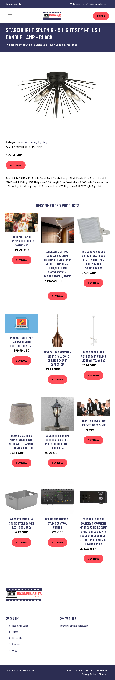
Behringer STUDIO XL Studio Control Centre (57, 523)
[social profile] (20, 4)
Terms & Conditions (97, 670)
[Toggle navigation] (10, 16)
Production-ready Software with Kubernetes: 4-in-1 (21, 342)
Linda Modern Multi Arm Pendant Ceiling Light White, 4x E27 (93, 356)
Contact (79, 670)
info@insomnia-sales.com (95, 4)
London (77, 4)
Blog (14, 650)
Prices (101, 16)
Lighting (43, 142)
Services (16, 644)
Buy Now (15, 165)
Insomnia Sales (20, 625)
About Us (17, 638)
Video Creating (29, 142)
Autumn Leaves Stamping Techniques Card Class (21, 241)
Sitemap (103, 674)
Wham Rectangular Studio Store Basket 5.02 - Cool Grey (21, 523)
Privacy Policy (88, 674)
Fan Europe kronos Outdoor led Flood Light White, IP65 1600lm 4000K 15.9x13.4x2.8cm (93, 260)
